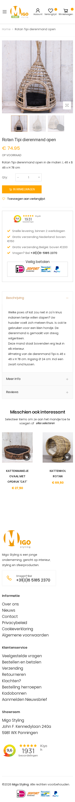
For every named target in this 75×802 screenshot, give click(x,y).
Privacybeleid (14, 622)
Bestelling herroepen (21, 687)
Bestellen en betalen (21, 662)
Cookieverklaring (17, 629)
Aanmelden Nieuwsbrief (24, 699)
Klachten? (11, 681)
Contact (10, 616)
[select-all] (45, 423)
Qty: (5, 177)
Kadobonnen (14, 693)
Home (6, 29)
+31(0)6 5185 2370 (33, 580)
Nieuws (8, 610)
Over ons (10, 604)
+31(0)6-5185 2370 (44, 253)
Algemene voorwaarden (25, 635)
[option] (19, 123)
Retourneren (14, 674)
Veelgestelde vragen (22, 656)
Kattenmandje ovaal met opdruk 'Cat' (17, 476)
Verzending (12, 668)
